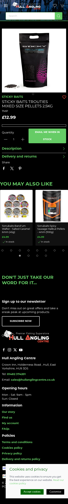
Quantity (8, 132)
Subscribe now (21, 321)
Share (6, 162)
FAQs (5, 429)
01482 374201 (16, 374)
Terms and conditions (17, 442)
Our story (8, 412)
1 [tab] (34, 95)
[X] (15, 350)
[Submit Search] (58, 16)
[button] (6, 5)
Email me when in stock (47, 136)
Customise (55, 491)
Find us (7, 417)
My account (10, 423)
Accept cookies (32, 491)
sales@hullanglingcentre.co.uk (33, 380)
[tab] (2, 250)
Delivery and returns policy (21, 459)
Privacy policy (12, 453)
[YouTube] (21, 350)
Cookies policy (12, 448)
